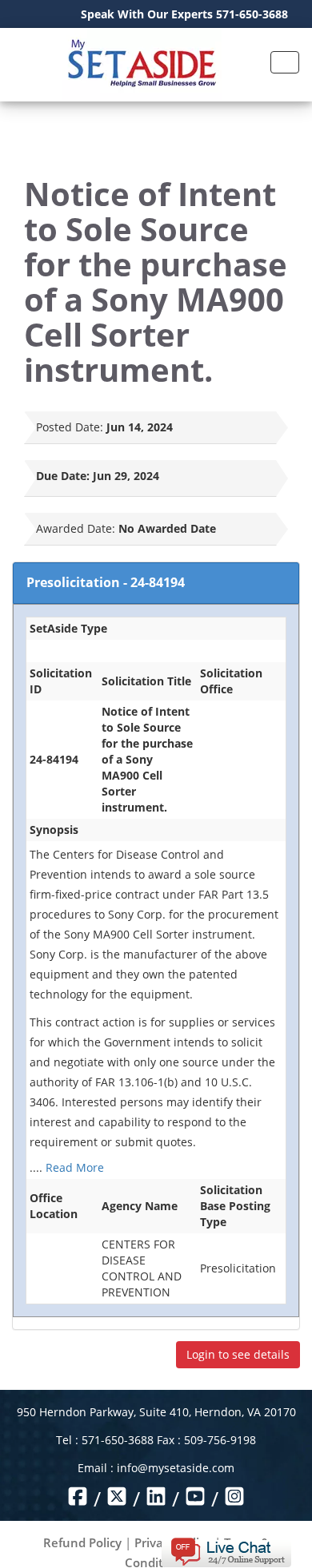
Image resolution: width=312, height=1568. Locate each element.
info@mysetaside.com (175, 1467)
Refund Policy (82, 1542)
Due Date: (63, 475)
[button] (226, 1550)
